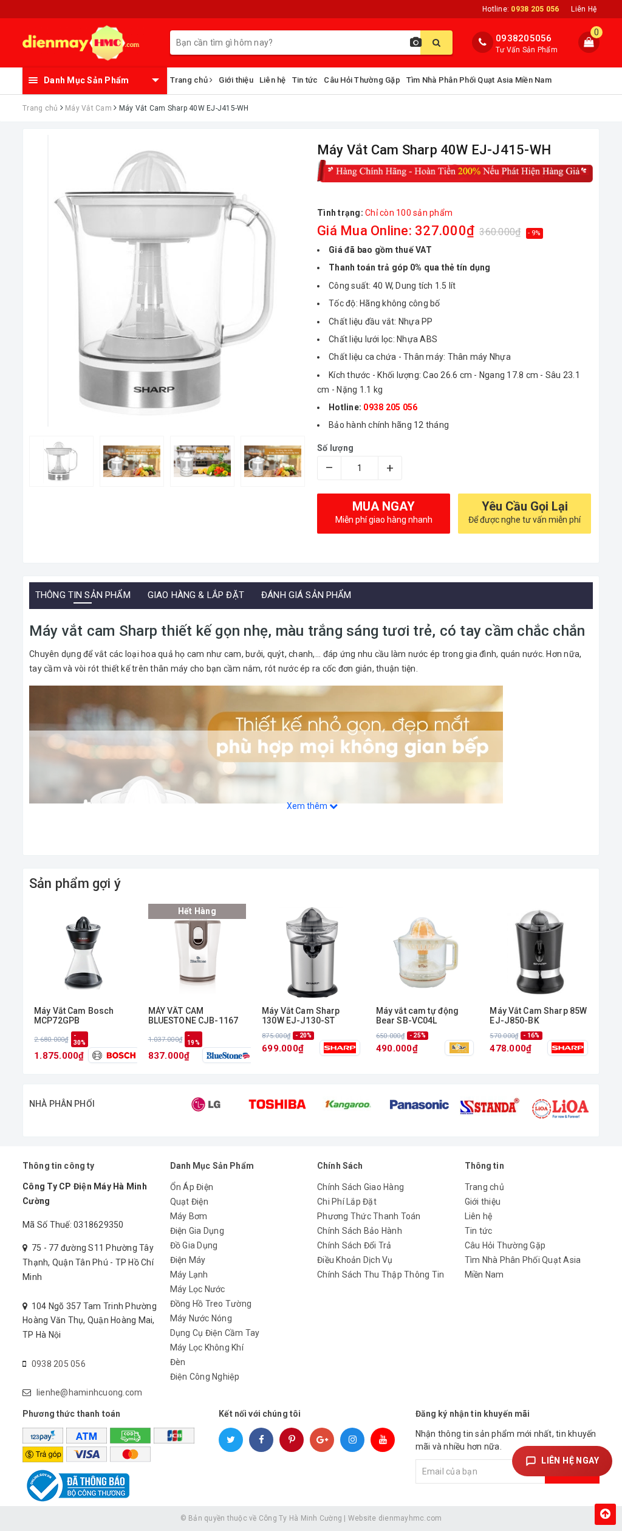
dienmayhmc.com (410, 1518)
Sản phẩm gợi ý (75, 883)
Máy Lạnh (189, 1274)
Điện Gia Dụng (197, 1231)
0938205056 (524, 38)
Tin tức (305, 79)
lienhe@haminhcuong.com (89, 1392)
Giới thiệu (236, 79)
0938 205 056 (59, 1364)
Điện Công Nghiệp (205, 1376)
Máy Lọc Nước (197, 1289)
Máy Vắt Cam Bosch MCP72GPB (74, 1015)
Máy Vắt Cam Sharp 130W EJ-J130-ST (301, 1015)
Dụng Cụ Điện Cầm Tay (215, 1333)
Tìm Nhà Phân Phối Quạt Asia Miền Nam (479, 79)
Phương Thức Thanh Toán (369, 1216)
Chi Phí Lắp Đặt (347, 1201)
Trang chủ (190, 79)
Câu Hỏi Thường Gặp (362, 79)
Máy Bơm (189, 1216)
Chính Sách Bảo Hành (359, 1231)
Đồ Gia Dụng (194, 1245)
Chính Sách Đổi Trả (354, 1245)
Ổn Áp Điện (192, 1187)
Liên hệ (272, 79)
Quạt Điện (189, 1201)
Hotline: (520, 9)
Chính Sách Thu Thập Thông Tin (380, 1274)
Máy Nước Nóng (201, 1318)
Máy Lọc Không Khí (207, 1347)
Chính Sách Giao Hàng (360, 1187)
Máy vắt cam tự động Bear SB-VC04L (417, 1015)
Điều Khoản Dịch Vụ (355, 1260)
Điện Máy (188, 1260)
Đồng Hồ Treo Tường (211, 1304)
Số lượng (335, 448)
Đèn (178, 1362)
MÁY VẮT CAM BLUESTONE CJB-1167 (193, 1015)
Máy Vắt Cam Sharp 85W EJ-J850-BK (538, 1015)
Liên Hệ (583, 9)
